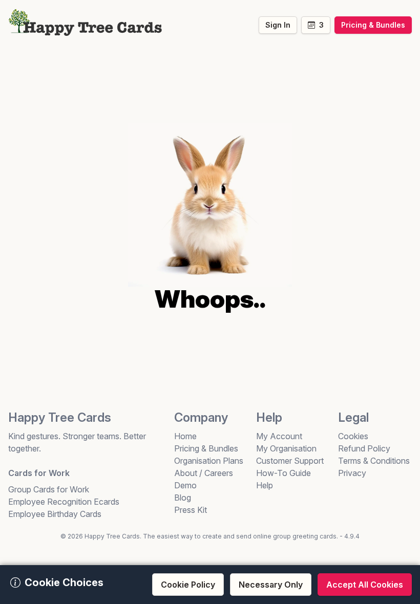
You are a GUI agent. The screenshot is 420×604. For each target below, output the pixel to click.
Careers (218, 473)
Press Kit (190, 510)
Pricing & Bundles (206, 448)
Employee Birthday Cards (54, 514)
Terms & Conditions (374, 461)
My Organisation (286, 448)
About (185, 473)
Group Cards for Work (48, 489)
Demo (185, 485)
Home (185, 436)
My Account (279, 436)
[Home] (85, 21)
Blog (182, 497)
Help (264, 485)
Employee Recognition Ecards (63, 502)
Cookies (353, 436)
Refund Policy (364, 448)
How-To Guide (283, 473)
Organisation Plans (208, 461)
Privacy (352, 473)
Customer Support (290, 461)
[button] (315, 25)
